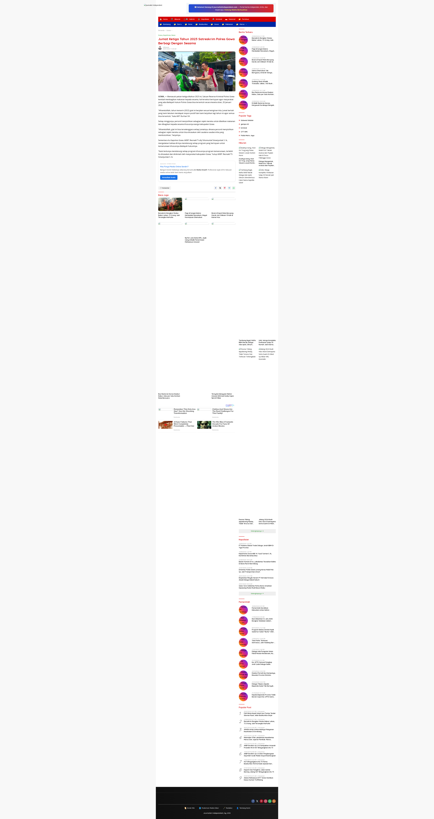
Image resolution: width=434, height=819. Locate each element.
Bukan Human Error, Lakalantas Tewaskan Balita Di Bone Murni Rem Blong (257, 563)
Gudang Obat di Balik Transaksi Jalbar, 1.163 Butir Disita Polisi (262, 82)
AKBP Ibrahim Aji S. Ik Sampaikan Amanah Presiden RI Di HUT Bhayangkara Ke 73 (260, 747)
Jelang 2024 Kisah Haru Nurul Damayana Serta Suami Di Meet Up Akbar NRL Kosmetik (267, 522)
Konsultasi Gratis (168, 177)
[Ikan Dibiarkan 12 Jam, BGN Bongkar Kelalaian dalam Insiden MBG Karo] (243, 620)
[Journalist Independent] (170, 8)
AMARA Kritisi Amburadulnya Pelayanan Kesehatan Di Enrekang (259, 730)
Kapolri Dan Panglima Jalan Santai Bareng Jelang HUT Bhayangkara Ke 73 (259, 771)
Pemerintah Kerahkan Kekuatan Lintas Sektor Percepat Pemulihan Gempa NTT (262, 609)
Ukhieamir (166, 47)
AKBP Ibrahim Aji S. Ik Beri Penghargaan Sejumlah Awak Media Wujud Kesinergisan (260, 755)
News (173, 35)
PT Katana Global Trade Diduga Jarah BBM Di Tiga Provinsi (256, 546)
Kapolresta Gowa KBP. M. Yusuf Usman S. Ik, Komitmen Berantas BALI (255, 555)
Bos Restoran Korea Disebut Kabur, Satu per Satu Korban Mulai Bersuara (169, 396)
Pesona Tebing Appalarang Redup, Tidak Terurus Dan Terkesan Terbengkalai (246, 522)
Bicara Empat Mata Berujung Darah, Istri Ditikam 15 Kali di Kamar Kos (222, 215)
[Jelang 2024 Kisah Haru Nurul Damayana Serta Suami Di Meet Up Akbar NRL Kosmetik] (267, 432)
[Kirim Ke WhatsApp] (233, 188)
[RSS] (274, 801)
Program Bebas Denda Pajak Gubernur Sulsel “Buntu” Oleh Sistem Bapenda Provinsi (263, 631)
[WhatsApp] (270, 801)
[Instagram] (265, 801)
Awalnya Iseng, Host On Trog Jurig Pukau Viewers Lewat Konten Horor (247, 161)
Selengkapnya (256, 531)
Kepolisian (167, 35)
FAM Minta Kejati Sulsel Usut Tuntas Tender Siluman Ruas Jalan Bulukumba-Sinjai (260, 714)
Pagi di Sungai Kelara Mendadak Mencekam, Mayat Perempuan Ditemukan (196, 215)
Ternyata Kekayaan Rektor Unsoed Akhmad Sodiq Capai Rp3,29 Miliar (223, 396)
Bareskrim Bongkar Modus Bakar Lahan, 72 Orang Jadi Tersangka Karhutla (169, 215)
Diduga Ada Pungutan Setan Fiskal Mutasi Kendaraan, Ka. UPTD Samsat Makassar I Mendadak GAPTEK (262, 652)
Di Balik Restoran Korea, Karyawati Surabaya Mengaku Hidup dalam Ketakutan (263, 104)
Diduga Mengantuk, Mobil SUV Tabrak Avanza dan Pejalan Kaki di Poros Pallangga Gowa (266, 163)
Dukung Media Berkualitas (235, 10)
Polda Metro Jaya (247, 135)
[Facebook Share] (215, 188)
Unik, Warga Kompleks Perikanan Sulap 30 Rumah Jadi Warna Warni (267, 342)
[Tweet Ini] (220, 188)
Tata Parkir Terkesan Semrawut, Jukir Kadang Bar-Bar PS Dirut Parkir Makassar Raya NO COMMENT (263, 642)
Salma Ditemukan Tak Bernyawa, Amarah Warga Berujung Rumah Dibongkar (262, 72)
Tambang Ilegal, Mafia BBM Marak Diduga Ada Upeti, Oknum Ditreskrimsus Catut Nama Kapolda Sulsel (247, 342)
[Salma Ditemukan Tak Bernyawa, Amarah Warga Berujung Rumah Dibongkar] (243, 72)
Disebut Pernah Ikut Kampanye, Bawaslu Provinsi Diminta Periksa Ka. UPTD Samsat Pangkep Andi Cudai (263, 674)
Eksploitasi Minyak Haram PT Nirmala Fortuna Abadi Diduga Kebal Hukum (256, 579)
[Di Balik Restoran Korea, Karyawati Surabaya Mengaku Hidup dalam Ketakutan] (243, 105)
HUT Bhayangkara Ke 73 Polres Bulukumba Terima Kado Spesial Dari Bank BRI (258, 763)
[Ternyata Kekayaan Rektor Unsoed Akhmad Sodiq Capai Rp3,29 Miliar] (224, 307)
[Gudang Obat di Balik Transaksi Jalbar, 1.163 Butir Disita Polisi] (243, 83)
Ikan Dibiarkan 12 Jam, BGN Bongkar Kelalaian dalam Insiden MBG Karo (262, 620)
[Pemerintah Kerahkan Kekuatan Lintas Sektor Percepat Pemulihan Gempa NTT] (243, 609)
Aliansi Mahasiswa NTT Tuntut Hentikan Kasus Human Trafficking (258, 779)
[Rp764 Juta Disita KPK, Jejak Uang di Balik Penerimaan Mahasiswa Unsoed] (197, 229)
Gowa (160, 35)
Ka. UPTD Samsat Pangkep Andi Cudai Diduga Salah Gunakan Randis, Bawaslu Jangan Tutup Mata (262, 663)
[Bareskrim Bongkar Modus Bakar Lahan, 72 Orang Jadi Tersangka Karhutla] (170, 204)
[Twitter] (257, 801)
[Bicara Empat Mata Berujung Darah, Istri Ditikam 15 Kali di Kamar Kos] (224, 204)
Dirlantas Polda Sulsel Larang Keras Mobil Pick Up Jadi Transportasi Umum (256, 571)
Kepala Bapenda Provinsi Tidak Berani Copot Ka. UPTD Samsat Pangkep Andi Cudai (264, 696)
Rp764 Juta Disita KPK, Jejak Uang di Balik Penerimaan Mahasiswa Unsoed (195, 240)
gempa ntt (245, 124)
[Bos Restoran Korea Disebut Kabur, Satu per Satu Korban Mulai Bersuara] (170, 307)
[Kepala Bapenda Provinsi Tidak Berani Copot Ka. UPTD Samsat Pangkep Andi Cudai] (243, 696)
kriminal (244, 128)
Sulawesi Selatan (247, 120)
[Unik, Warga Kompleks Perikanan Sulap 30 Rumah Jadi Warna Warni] (267, 253)
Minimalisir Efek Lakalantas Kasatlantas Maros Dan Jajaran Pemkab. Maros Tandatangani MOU (259, 739)
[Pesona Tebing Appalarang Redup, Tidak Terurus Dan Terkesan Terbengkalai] (247, 432)
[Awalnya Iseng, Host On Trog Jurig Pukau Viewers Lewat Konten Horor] (247, 152)
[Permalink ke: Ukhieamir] (160, 48)
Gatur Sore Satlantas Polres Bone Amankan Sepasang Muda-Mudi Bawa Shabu (255, 587)
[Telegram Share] (229, 188)
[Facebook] (253, 801)
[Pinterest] (261, 801)
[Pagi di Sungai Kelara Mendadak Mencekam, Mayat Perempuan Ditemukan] (197, 204)
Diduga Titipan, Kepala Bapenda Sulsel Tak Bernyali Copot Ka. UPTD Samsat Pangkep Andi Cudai (262, 685)
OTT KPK (244, 132)
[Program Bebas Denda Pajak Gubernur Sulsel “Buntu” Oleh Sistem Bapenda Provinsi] (243, 631)
